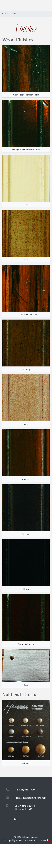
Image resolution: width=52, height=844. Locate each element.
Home (5, 14)
